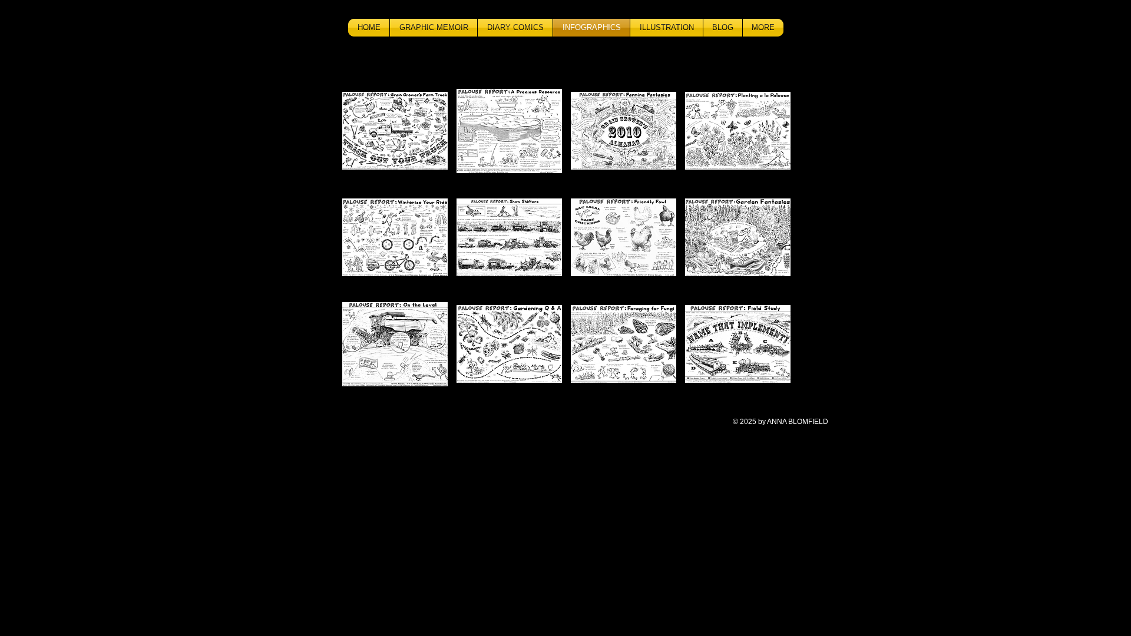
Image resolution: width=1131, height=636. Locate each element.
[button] (395, 131)
